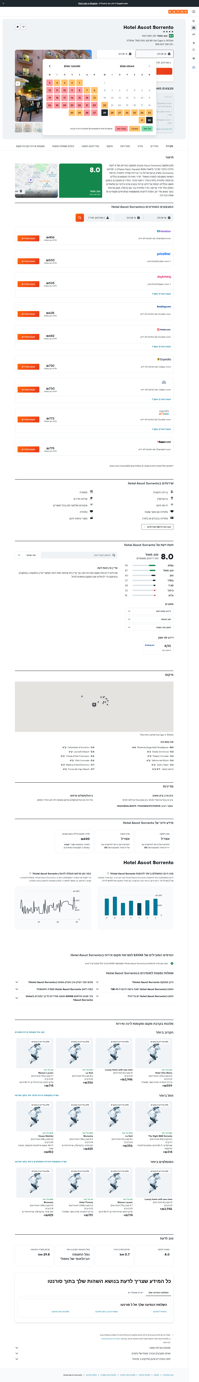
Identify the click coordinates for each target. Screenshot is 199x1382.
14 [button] (112, 97)
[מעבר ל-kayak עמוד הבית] (178, 12)
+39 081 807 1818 (164, 44)
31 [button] (142, 120)
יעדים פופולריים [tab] (135, 1292)
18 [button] (134, 105)
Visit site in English (87, 3)
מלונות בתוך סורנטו (60, 1311)
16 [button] (149, 105)
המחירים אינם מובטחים (111, 1338)
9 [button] (149, 97)
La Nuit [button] (89, 1072)
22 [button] (104, 105)
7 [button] (112, 90)
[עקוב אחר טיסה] (194, 50)
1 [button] (104, 82)
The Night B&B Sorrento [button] (160, 1136)
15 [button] (105, 97)
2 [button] (149, 90)
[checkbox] (158, 647)
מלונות (156, 1375)
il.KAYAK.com (168, 1375)
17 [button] (142, 105)
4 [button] (134, 90)
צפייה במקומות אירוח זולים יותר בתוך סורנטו (37, 1095)
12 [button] (127, 97)
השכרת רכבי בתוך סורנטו (106, 1311)
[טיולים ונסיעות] (194, 58)
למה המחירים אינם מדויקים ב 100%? (151, 1359)
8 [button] (104, 90)
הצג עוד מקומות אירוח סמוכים (30, 1032)
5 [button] (127, 90)
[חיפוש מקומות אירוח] (194, 28)
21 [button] (112, 105)
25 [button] (134, 112)
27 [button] (119, 112)
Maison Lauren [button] (45, 1072)
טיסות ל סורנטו (160, 1311)
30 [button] (149, 120)
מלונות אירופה (144, 1375)
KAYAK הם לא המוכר (159, 1347)
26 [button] (127, 112)
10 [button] (142, 97)
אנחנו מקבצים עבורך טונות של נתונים (151, 1353)
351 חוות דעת (149, 35)
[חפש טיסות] (194, 21)
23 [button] (149, 112)
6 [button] (119, 90)
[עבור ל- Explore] (194, 43)
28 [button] (112, 112)
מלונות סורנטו (91, 1375)
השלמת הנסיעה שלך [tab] (158, 1292)
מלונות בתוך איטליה (127, 1375)
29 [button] (104, 112)
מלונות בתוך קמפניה (108, 1375)
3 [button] (142, 90)
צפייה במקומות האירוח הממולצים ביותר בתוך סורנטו (41, 1161)
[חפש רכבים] (194, 34)
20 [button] (119, 105)
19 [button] (127, 105)
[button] (3, 3)
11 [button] (134, 97)
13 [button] (119, 97)
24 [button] (142, 112)
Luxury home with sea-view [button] (119, 1069)
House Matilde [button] (45, 1136)
